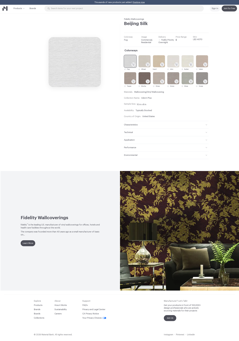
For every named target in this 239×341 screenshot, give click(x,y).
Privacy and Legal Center (93, 309)
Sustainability (61, 309)
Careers (58, 314)
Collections (39, 318)
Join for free (229, 8)
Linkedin (191, 335)
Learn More (28, 243)
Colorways (131, 50)
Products (17, 8)
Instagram (168, 335)
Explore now (139, 2)
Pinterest (180, 335)
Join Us (170, 318)
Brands (33, 8)
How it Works (61, 305)
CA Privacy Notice (90, 314)
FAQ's (85, 305)
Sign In (215, 8)
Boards (37, 314)
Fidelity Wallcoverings (134, 19)
